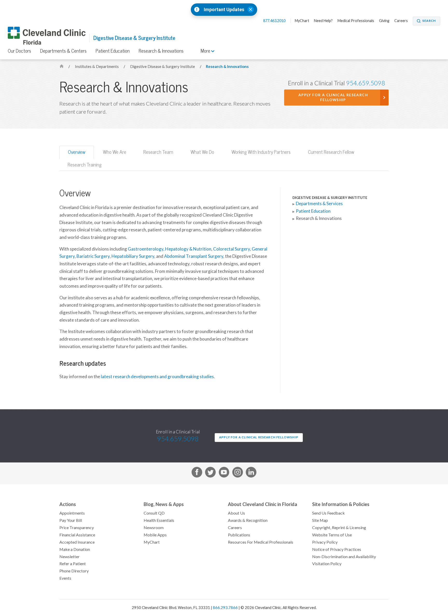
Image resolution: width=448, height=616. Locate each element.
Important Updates (224, 9)
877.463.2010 (274, 20)
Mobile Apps (155, 534)
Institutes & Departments (97, 66)
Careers (401, 20)
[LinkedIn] (251, 473)
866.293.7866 (225, 607)
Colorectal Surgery (231, 249)
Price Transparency (76, 527)
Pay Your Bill (70, 520)
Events (65, 578)
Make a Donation (74, 549)
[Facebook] (197, 473)
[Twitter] (210, 473)
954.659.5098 (365, 83)
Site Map (320, 520)
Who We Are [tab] (114, 152)
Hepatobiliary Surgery (132, 256)
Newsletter (69, 556)
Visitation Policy (326, 563)
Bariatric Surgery (93, 256)
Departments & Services (319, 203)
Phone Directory (74, 570)
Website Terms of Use (332, 534)
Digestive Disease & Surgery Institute (134, 37)
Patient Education (113, 51)
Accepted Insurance (77, 542)
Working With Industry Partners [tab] (261, 152)
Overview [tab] (76, 152)
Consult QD (154, 513)
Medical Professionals (356, 20)
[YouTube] (224, 473)
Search (429, 21)
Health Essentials (159, 520)
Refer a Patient (72, 563)
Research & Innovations (161, 51)
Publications (239, 534)
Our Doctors (19, 51)
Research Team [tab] (158, 152)
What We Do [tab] (202, 152)
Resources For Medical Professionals (260, 542)
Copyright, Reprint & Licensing (339, 527)
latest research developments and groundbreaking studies (157, 376)
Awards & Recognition (248, 520)
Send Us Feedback (328, 513)
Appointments (72, 513)
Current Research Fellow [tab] (331, 152)
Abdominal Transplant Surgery (193, 256)
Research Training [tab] (85, 165)
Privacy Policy (325, 542)
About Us (236, 513)
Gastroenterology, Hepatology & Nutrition (169, 249)
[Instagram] (237, 473)
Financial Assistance (77, 534)
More (206, 51)
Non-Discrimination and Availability (344, 556)
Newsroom (154, 527)
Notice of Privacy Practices (336, 549)
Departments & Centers (63, 51)
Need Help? (323, 20)
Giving (384, 20)
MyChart (302, 20)
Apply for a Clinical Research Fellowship (333, 97)
